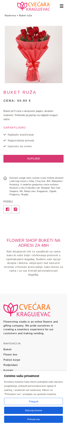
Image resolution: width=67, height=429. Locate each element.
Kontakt (8, 370)
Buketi (7, 349)
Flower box (10, 354)
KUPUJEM (33, 158)
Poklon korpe (11, 359)
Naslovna (10, 15)
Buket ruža (25, 15)
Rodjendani (10, 364)
